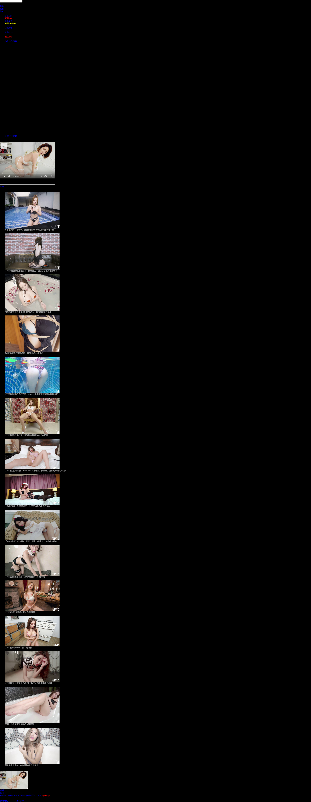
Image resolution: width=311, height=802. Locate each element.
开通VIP (8, 18)
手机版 (16, 795)
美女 (2, 11)
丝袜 (2, 6)
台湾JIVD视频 (11, 136)
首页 (9, 16)
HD (41, 176)
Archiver (9, 795)
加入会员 (9, 41)
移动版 (3, 795)
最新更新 (9, 21)
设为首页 (9, 28)
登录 (15, 41)
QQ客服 (38, 795)
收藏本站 (9, 32)
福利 (2, 9)
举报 (2, 187)
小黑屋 (23, 795)
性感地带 (30, 795)
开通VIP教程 (10, 23)
